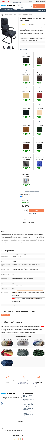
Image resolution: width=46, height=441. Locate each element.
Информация (22, 9)
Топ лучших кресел (28, 398)
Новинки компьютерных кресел (28, 400)
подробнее (3, 244)
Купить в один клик (33, 213)
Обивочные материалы (17, 423)
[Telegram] (24, 196)
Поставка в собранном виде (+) (29, 222)
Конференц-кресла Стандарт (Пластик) (25, 14)
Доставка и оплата (6, 12)
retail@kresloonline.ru (17, 2)
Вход (38, 1)
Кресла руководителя (27, 403)
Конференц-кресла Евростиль (10, 14)
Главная (15, 9)
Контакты (20, 421)
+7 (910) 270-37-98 (5, 1)
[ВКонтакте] (21, 196)
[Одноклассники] (22, 196)
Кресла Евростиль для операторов (28, 409)
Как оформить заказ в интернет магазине (13, 424)
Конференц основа (26, 219)
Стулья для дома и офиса (27, 407)
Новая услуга (25, 220)
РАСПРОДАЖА (41, 10)
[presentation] (2, 31)
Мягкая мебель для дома (27, 396)
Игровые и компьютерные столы (28, 418)
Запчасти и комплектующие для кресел (28, 414)
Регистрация (42, 1)
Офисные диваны (28, 404)
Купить (36, 210)
